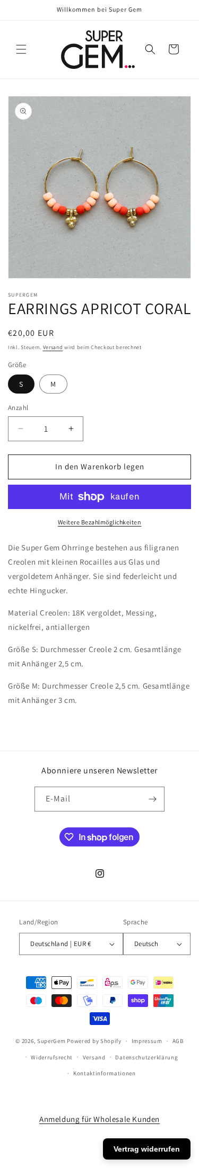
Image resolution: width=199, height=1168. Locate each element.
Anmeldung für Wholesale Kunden (99, 1119)
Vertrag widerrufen (147, 1149)
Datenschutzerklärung (146, 1057)
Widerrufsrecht (52, 1057)
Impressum (147, 1041)
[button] (21, 49)
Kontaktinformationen (104, 1073)
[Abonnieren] (152, 799)
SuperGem (51, 1041)
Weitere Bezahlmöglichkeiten (100, 522)
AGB (178, 1041)
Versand (53, 347)
